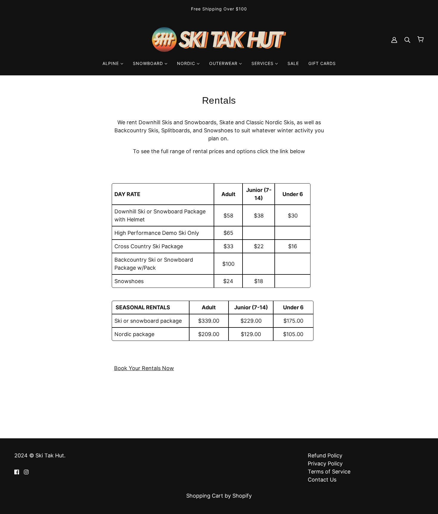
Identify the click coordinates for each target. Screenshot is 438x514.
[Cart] (420, 39)
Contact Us (322, 479)
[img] (16, 471)
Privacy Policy (325, 463)
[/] (219, 39)
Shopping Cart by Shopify (219, 496)
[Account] (394, 39)
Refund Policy (325, 455)
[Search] (407, 39)
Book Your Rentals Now (144, 368)
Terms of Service (329, 471)
